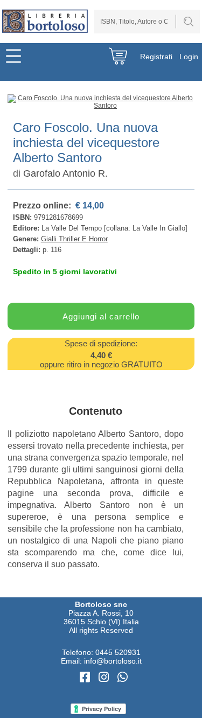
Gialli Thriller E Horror (74, 239)
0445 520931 (118, 652)
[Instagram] (105, 677)
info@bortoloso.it (113, 661)
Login (188, 56)
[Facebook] (86, 677)
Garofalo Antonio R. (65, 173)
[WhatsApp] (122, 677)
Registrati (156, 56)
